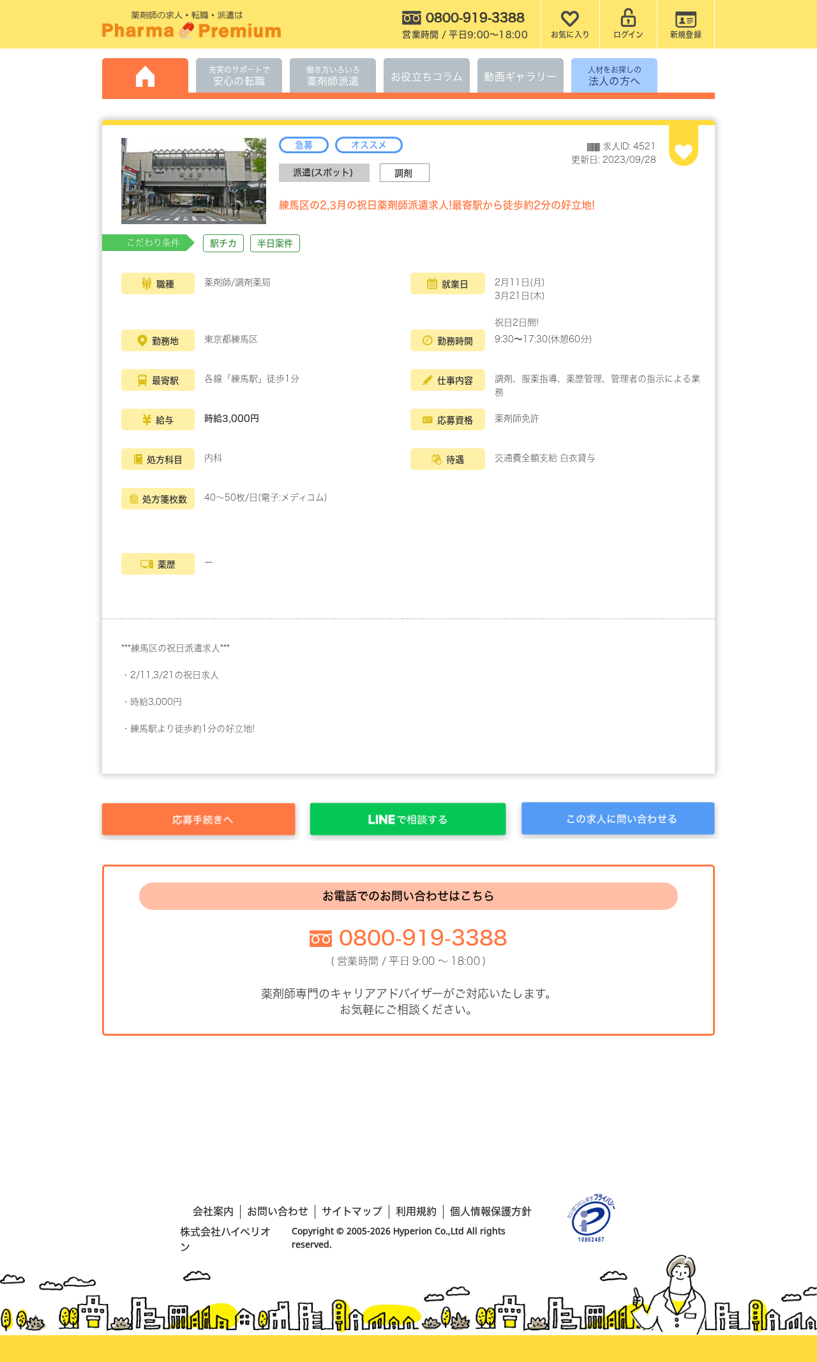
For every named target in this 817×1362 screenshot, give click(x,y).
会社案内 (213, 1211)
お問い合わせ (277, 1211)
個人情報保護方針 (491, 1211)
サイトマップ (352, 1211)
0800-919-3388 (423, 938)
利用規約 (416, 1211)
